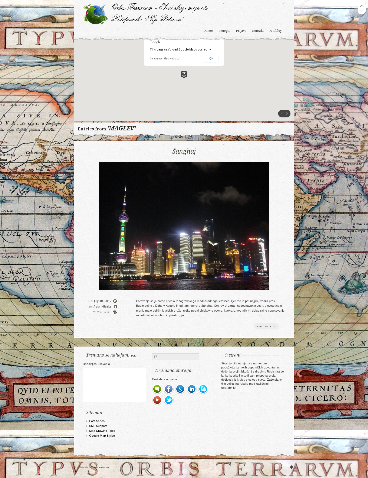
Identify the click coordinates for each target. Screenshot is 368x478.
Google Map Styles (102, 435)
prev (282, 113)
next (286, 113)
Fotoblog (275, 30)
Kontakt (258, 30)
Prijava (241, 30)
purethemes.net (101, 467)
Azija (96, 306)
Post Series (97, 421)
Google (180, 389)
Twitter (169, 400)
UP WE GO (291, 467)
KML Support (98, 425)
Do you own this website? (165, 58)
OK (211, 58)
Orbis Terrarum (145, 14)
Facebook (169, 389)
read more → (266, 326)
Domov (209, 30)
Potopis (224, 30)
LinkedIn (192, 389)
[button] (184, 75)
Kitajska (106, 306)
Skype (203, 389)
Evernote (157, 389)
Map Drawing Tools (102, 430)
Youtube (157, 400)
